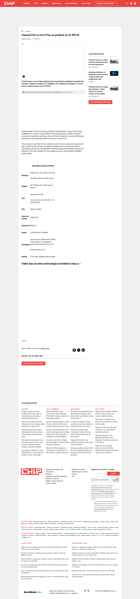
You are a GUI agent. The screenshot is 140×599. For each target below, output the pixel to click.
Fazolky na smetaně (53, 527)
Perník (62, 529)
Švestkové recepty (75, 529)
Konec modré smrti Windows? (110, 533)
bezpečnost (75, 409)
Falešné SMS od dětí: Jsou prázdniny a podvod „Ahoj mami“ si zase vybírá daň (82, 442)
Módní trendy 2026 (50, 523)
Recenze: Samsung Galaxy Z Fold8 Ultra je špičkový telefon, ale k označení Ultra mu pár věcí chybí (57, 424)
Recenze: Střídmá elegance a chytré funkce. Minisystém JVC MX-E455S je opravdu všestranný (57, 450)
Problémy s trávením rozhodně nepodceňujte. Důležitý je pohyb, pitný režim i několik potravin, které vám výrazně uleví (95, 554)
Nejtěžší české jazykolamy (91, 521)
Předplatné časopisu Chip (54, 469)
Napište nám (45, 348)
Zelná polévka (37, 529)
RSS (73, 476)
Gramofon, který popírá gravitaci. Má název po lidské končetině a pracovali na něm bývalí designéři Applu (44, 566)
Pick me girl (77, 521)
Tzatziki (45, 529)
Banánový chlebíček (80, 527)
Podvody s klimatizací (112, 535)
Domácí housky (87, 529)
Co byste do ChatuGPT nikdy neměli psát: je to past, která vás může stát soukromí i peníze (82, 424)
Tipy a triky (86, 3)
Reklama (49, 474)
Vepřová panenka (40, 527)
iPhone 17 (95, 535)
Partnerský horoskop (66, 521)
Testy (36, 3)
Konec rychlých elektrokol (54, 533)
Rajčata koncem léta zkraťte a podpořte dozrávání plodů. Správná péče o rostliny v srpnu (94, 560)
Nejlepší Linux (26, 537)
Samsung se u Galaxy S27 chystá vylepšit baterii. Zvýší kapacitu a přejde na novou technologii (33, 452)
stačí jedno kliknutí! (67, 92)
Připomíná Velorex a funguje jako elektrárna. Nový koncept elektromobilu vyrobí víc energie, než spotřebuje (45, 560)
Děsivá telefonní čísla (40, 521)
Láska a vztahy (104, 521)
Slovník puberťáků (53, 521)
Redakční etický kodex (79, 472)
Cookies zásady (51, 483)
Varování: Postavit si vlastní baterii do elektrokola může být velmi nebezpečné (98, 62)
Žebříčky (45, 3)
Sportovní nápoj (103, 527)
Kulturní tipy (114, 521)
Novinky (27, 3)
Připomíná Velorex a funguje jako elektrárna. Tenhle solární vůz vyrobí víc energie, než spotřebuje (98, 90)
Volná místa (50, 472)
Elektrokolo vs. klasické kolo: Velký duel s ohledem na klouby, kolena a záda (106, 422)
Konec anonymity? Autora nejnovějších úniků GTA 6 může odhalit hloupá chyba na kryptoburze (44, 571)
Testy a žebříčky (52, 409)
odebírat (113, 473)
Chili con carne (92, 527)
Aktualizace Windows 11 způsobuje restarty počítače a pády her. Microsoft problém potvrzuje (98, 75)
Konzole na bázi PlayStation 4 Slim (69, 535)
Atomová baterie (53, 535)
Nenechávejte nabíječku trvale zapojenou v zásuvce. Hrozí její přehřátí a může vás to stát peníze (44, 577)
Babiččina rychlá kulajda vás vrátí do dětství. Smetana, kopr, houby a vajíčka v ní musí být (95, 566)
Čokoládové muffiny (66, 527)
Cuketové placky (27, 529)
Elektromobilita (71, 3)
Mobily (24, 341)
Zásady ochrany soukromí (54, 481)
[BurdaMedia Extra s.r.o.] (31, 471)
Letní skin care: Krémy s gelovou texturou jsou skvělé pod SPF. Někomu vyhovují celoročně (93, 575)
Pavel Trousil (26, 39)
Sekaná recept (54, 529)
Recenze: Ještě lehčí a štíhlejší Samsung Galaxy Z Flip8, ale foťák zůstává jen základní (57, 442)
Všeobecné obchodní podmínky (56, 476)
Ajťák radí (24, 523)
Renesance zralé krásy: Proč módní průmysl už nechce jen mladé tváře (93, 570)
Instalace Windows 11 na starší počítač (75, 533)
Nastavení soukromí (52, 478)
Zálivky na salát (113, 527)
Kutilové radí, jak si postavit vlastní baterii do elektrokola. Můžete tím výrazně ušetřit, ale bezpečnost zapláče (44, 548)
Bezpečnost (56, 3)
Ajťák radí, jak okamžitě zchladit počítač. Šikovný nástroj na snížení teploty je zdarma (106, 414)
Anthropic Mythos (41, 535)
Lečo (66, 529)
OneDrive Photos (94, 533)
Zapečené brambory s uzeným (102, 529)
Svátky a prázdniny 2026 (35, 523)
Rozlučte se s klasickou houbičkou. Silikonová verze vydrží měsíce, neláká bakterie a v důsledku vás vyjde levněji (94, 548)
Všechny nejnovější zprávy (33, 363)
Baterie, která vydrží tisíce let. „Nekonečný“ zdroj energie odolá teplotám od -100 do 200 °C (33, 424)
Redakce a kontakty (78, 469)
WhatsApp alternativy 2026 (66, 523)
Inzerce (74, 474)
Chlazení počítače (40, 533)
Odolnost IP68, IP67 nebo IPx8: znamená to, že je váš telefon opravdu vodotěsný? (105, 430)
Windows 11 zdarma (28, 535)
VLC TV (102, 535)
